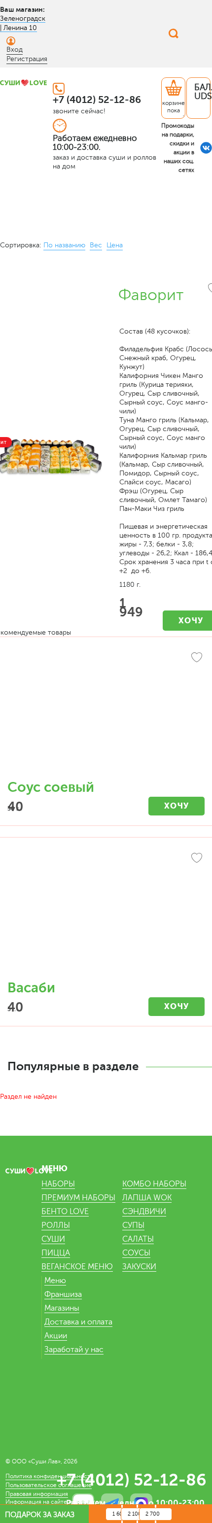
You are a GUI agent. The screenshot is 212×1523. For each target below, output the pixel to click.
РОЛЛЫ (55, 1225)
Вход (14, 49)
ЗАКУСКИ (139, 1266)
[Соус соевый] (106, 713)
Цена (114, 245)
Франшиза (63, 1294)
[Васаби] (106, 914)
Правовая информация (36, 1493)
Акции (55, 1335)
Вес (96, 245)
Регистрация (26, 59)
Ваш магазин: (22, 9)
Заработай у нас (74, 1349)
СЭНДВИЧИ (144, 1211)
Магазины (61, 1308)
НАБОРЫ (58, 1184)
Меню (55, 1280)
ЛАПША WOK (147, 1197)
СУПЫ (133, 1225)
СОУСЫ (136, 1253)
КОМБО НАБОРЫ (154, 1184)
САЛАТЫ (138, 1239)
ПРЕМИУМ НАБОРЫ (78, 1197)
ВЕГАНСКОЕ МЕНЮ (77, 1266)
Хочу (176, 806)
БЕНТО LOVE (65, 1211)
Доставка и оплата (78, 1322)
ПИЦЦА (55, 1253)
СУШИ (53, 1239)
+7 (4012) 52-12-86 (97, 99)
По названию (64, 245)
